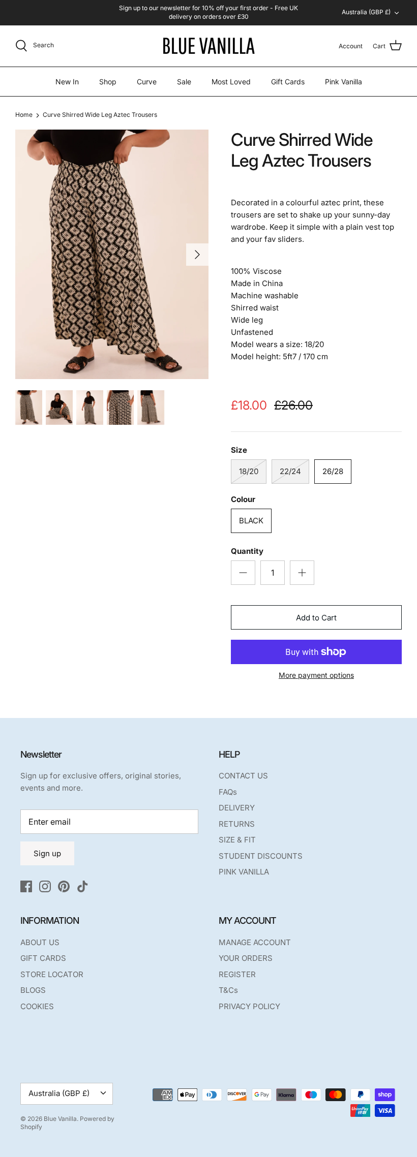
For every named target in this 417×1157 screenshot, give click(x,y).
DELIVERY (237, 807)
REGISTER (237, 974)
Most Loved (231, 81)
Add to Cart (316, 617)
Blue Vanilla (60, 1118)
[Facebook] (26, 886)
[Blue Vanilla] (208, 46)
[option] (111, 254)
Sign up (47, 853)
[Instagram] (45, 886)
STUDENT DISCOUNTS (261, 856)
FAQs (228, 792)
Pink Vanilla (343, 81)
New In (67, 81)
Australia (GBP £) (366, 12)
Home (24, 114)
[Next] (197, 254)
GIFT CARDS (43, 958)
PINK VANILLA (244, 872)
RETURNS (237, 824)
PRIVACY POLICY (249, 1006)
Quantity (247, 551)
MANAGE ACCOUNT (255, 942)
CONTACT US (243, 775)
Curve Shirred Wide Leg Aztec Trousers (100, 114)
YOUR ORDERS (246, 958)
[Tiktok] (82, 886)
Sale (184, 81)
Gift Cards (288, 81)
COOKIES (37, 1006)
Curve (147, 81)
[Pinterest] (64, 886)
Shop (107, 81)
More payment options (316, 675)
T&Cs (228, 990)
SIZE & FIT (237, 840)
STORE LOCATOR (51, 974)
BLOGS (33, 990)
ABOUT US (39, 942)
